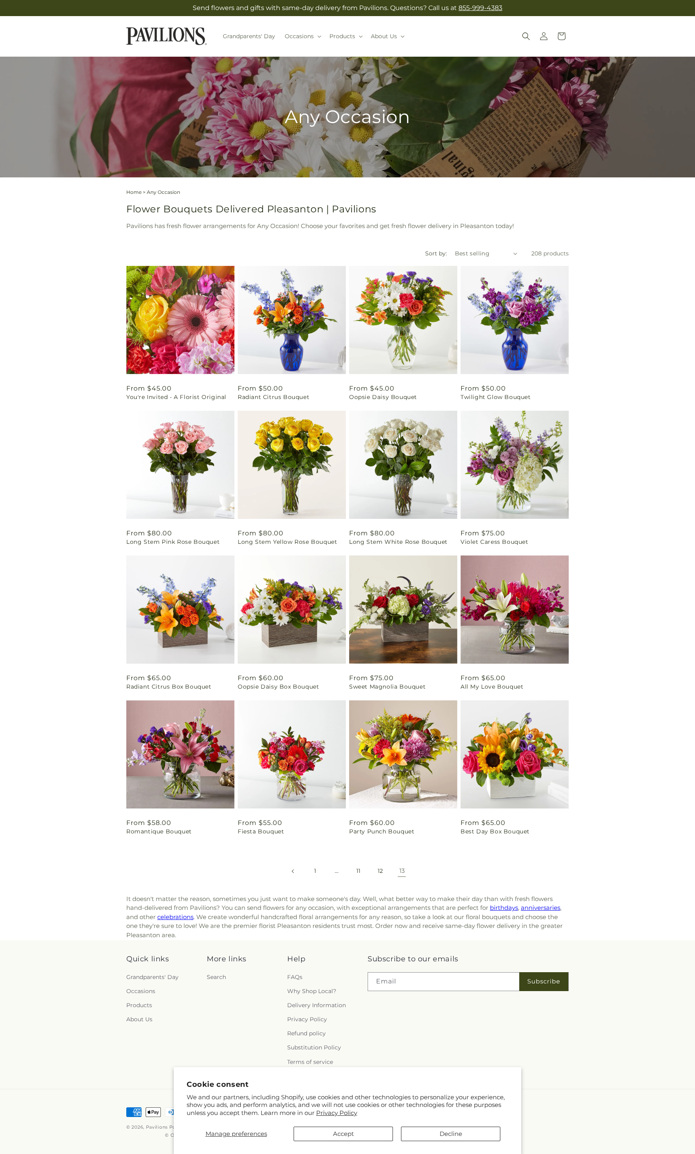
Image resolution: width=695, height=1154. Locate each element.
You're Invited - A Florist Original (176, 397)
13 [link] (402, 870)
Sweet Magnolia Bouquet (387, 686)
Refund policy (306, 1033)
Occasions (140, 990)
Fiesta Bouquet (261, 831)
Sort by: (436, 253)
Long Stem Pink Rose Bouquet (173, 541)
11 (358, 870)
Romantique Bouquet (159, 831)
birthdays (504, 907)
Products (139, 1004)
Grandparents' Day (152, 976)
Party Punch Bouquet (381, 831)
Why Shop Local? (311, 990)
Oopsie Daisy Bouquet (383, 397)
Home (134, 192)
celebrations (175, 917)
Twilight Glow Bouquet (496, 397)
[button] (302, 36)
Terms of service (310, 1061)
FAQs (294, 976)
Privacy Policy (336, 1113)
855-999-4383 (480, 8)
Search (216, 976)
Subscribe (543, 981)
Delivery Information (316, 1004)
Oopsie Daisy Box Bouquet (278, 686)
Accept (343, 1134)
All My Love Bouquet (492, 686)
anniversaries (540, 907)
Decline (451, 1134)
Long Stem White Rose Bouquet (398, 541)
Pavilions (157, 1127)
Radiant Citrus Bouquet (273, 397)
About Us (139, 1018)
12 (380, 870)
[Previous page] (293, 871)
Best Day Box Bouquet (495, 831)
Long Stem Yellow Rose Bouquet (287, 541)
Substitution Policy (314, 1047)
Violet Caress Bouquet (494, 541)
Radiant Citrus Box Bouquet (169, 686)
